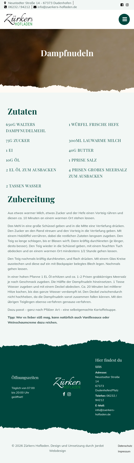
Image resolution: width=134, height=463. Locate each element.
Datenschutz (120, 445)
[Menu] (124, 19)
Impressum (120, 451)
